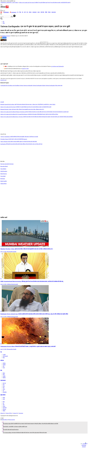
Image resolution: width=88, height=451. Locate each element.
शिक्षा (4, 358)
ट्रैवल (3, 385)
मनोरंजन (30, 12)
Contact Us (15, 413)
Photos (4, 409)
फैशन (4, 386)
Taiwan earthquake (28, 85)
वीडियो (46, 12)
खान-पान (4, 383)
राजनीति (4, 355)
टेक (22, 12)
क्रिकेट (4, 373)
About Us (2, 413)
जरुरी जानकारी (5, 356)
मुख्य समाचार (53, 12)
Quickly (6, 12)
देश (17, 12)
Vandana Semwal (6, 36)
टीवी (3, 366)
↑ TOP (2, 418)
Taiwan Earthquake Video (52, 85)
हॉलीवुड (4, 365)
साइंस (4, 399)
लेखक (4, 398)
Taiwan (21, 85)
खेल (27, 12)
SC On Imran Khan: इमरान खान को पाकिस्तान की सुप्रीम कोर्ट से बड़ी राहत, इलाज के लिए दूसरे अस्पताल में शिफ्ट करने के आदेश (25, 433)
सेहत (3, 388)
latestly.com (3, 80)
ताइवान (59, 85)
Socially (13, 12)
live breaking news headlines (13, 85)
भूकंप (61, 85)
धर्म (3, 391)
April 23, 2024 (25, 69)
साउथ (4, 368)
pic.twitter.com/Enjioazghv (57, 66)
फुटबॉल (4, 376)
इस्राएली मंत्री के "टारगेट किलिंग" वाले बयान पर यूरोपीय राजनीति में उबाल (15, 427)
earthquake (3, 85)
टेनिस (4, 375)
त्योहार (4, 389)
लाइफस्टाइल (34, 12)
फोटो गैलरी (42, 12)
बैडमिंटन (4, 378)
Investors (21, 413)
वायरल (38, 12)
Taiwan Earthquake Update (39, 85)
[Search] (0, 9)
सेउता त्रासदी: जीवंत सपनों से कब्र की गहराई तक (10, 430)
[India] (1, 14)
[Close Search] (14, 16)
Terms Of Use (9, 413)
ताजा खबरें (2, 102)
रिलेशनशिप (5, 392)
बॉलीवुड (4, 363)
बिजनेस (49, 12)
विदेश (20, 12)
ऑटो (25, 12)
